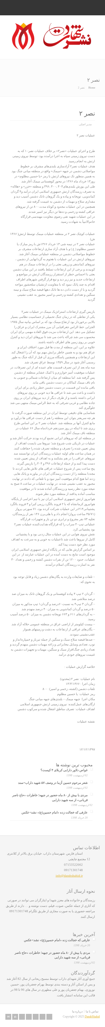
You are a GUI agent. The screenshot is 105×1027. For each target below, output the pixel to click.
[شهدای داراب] (52, 49)
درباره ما (77, 1011)
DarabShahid (92, 1016)
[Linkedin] (29, 1017)
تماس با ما (92, 1011)
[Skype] (36, 1017)
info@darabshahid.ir (69, 875)
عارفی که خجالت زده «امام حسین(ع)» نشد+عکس (54, 812)
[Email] (8, 1017)
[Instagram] (42, 1017)
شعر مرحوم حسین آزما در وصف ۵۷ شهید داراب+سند (53, 783)
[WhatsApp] (49, 1017)
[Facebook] (22, 1017)
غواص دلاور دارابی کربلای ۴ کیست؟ (64, 770)
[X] (15, 1017)
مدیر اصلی (85, 124)
